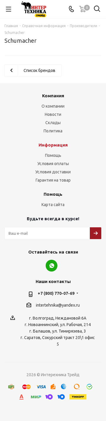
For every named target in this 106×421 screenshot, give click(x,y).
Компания (53, 95)
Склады (53, 122)
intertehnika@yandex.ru (58, 305)
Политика (53, 131)
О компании (53, 106)
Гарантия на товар (53, 180)
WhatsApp (51, 266)
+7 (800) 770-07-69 (56, 293)
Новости (53, 114)
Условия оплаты (53, 163)
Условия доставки (53, 172)
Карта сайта (53, 204)
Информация (53, 144)
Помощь (53, 155)
